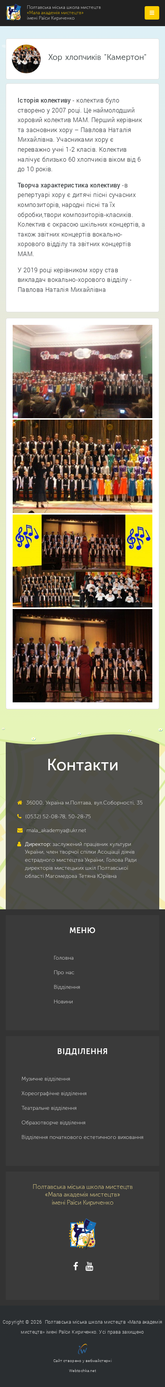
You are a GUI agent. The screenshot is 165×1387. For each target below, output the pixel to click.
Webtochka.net (82, 1370)
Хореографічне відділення (54, 1093)
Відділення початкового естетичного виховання (82, 1137)
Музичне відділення (45, 1079)
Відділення (67, 987)
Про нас (64, 972)
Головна (64, 958)
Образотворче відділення (53, 1122)
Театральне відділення (49, 1108)
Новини (63, 1001)
